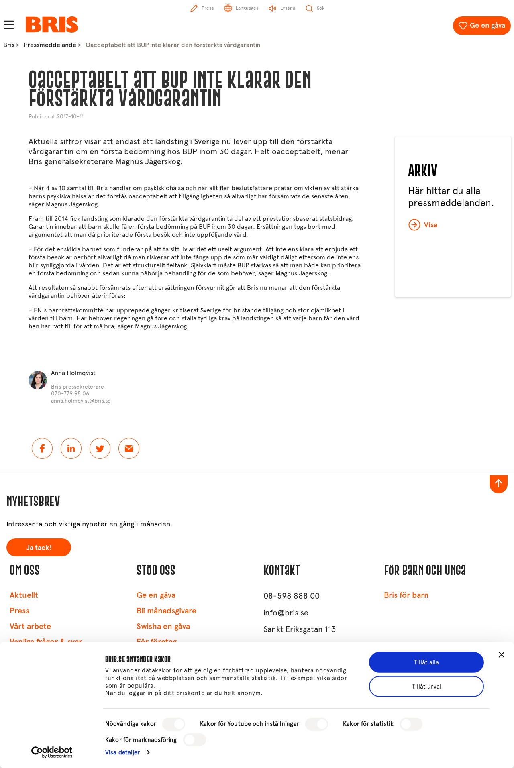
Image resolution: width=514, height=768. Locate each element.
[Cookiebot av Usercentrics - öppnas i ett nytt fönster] (52, 752)
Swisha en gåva (163, 626)
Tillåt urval (426, 686)
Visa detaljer (122, 752)
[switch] (316, 724)
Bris (8, 45)
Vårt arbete (30, 626)
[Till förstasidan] (52, 24)
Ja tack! (39, 547)
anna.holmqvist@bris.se (81, 400)
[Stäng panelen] (501, 655)
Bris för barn (406, 595)
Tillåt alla (426, 662)
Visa (430, 224)
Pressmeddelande (50, 45)
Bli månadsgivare (166, 611)
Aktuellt (24, 595)
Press (19, 611)
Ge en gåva (487, 25)
